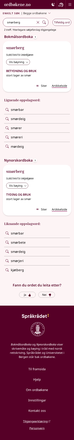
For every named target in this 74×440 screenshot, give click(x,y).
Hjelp (37, 379)
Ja (25, 295)
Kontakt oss (37, 410)
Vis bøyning (16, 62)
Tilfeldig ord (62, 22)
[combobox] (19, 22)
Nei (44, 295)
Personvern (37, 428)
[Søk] (44, 22)
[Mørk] (53, 4)
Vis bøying (16, 186)
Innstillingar (37, 400)
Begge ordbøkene (35, 13)
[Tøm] (38, 22)
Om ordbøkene (37, 390)
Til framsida (37, 369)
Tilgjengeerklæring (35, 421)
